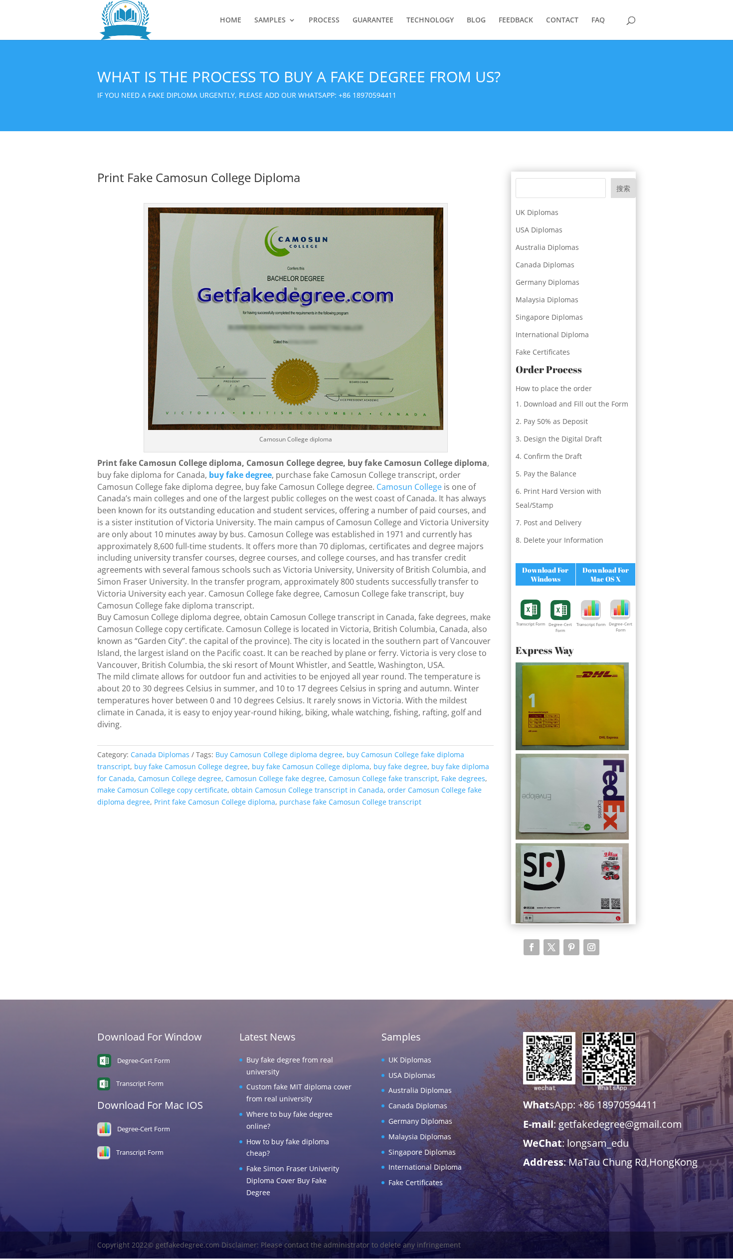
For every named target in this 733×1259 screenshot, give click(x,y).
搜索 (623, 188)
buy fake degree (400, 766)
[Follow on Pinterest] (571, 947)
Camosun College (409, 486)
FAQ (598, 20)
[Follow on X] (551, 947)
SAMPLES (270, 20)
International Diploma (552, 334)
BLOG (476, 20)
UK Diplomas (537, 212)
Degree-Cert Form (560, 627)
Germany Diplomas (547, 282)
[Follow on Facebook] (532, 947)
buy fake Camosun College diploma (310, 766)
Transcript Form (530, 624)
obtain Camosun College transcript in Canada (307, 790)
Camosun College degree (179, 778)
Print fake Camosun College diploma (214, 802)
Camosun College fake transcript (383, 778)
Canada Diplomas (160, 754)
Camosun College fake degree (275, 778)
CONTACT (562, 20)
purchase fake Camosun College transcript (350, 802)
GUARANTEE (373, 20)
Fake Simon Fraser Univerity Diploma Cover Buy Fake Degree (292, 1180)
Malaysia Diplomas (547, 299)
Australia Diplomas (547, 247)
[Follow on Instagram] (591, 947)
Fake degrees (463, 778)
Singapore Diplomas (549, 317)
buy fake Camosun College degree (191, 766)
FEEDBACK (516, 20)
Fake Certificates (543, 352)
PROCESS (324, 20)
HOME (230, 20)
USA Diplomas (539, 229)
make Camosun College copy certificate (162, 790)
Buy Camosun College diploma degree (279, 754)
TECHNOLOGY (430, 20)
